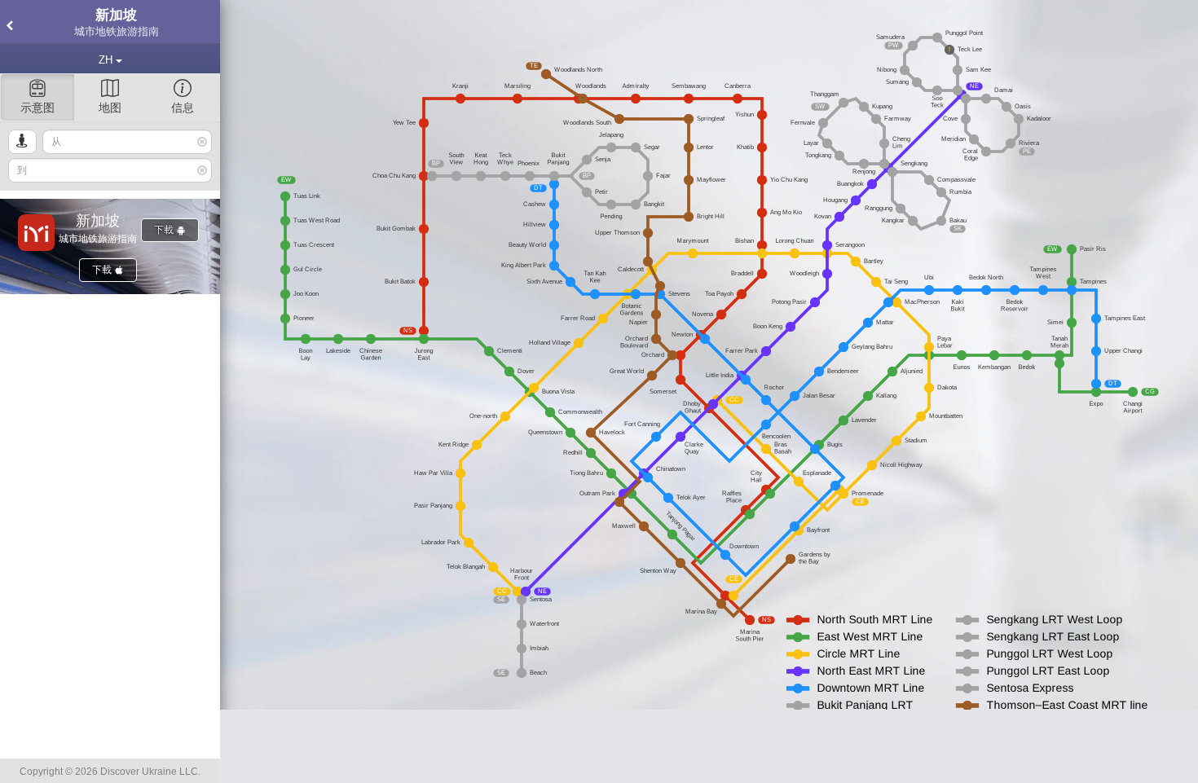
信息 (182, 107)
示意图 (37, 107)
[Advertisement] (709, 746)
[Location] (22, 142)
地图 (110, 107)
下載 (165, 229)
